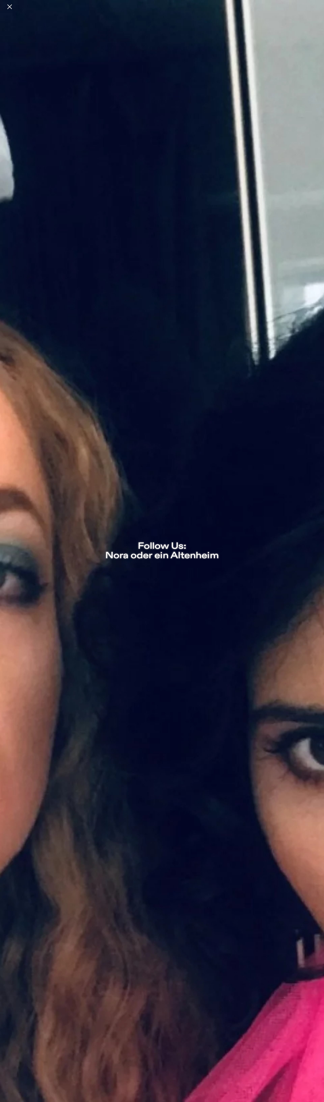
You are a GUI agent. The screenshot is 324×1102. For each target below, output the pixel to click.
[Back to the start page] (9, 6)
